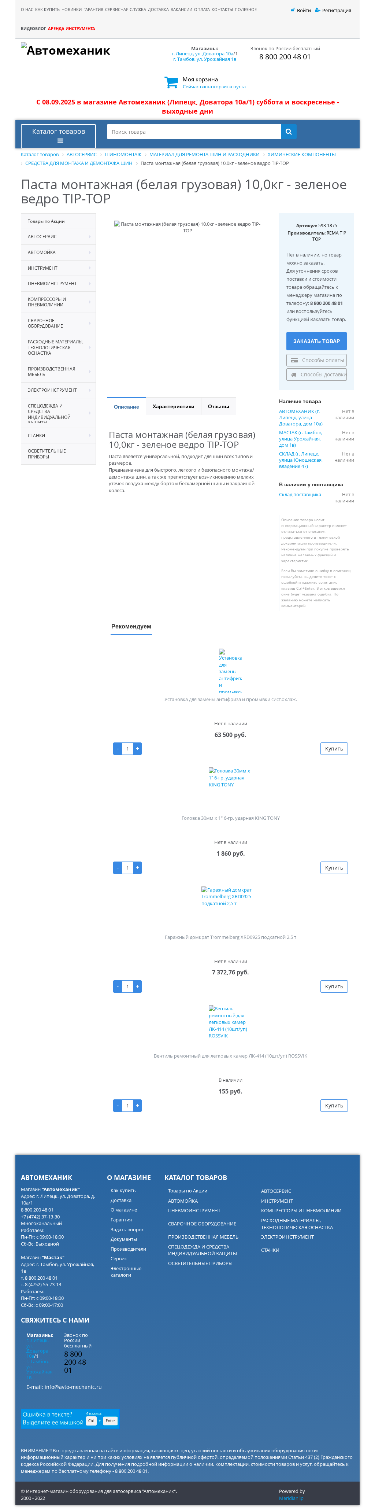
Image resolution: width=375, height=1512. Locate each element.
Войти (304, 10)
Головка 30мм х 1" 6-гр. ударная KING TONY (231, 818)
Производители (128, 1249)
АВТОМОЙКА (183, 1201)
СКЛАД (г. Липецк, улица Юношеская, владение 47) (301, 460)
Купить (334, 748)
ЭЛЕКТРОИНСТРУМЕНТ (287, 1236)
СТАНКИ (270, 1250)
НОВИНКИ (72, 9)
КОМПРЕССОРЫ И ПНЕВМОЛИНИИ (301, 1210)
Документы (124, 1239)
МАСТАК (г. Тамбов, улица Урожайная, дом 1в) (300, 438)
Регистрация (336, 10)
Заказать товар (316, 340)
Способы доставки (323, 374)
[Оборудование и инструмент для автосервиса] (87, 53)
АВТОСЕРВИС (276, 1191)
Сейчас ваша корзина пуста (214, 86)
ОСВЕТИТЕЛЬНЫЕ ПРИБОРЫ (200, 1263)
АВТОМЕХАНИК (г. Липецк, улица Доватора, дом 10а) (301, 417)
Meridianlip (291, 1498)
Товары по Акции (187, 1190)
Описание (126, 406)
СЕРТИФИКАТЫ (258, 37)
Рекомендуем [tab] (131, 626)
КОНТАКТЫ (222, 9)
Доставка (121, 1200)
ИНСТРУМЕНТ (277, 1201)
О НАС (27, 9)
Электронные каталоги (126, 1272)
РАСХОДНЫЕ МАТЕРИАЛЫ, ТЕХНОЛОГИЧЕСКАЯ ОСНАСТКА (297, 1224)
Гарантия (121, 1219)
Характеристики (173, 406)
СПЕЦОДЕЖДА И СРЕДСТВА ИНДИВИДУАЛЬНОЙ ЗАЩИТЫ (202, 1250)
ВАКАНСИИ (181, 9)
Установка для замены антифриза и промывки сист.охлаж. (230, 699)
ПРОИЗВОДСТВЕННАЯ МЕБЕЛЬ (203, 1236)
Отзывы (218, 406)
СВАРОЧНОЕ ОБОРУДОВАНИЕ (202, 1223)
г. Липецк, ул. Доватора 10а (202, 53)
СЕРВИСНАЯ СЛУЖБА (125, 9)
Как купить (123, 1190)
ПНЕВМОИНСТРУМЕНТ (194, 1210)
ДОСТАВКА (158, 9)
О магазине (124, 1209)
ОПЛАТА (202, 9)
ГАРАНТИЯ (93, 9)
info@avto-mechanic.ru (73, 1386)
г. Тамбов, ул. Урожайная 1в (204, 59)
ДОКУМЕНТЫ (256, 28)
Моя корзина (200, 79)
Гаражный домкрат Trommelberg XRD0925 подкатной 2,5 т (230, 937)
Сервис (119, 1258)
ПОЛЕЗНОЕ (246, 9)
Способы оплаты (322, 360)
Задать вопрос (127, 1229)
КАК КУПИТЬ (47, 9)
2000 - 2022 (33, 1498)
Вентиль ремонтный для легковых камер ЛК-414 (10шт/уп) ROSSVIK (230, 1055)
